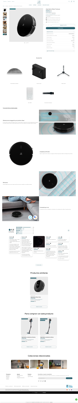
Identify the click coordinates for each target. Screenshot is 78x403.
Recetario (9, 1)
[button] (49, 10)
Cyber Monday (30, 376)
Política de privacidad (17, 386)
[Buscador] (69, 1)
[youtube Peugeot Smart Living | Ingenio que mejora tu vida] (45, 381)
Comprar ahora (60, 28)
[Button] (68, 230)
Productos (5, 1)
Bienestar (7, 376)
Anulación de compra (34, 386)
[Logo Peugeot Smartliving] (39, 2)
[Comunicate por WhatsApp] (76, 399)
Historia (13, 1)
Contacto (18, 376)
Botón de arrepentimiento (25, 390)
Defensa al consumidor (25, 386)
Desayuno (8, 375)
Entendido (51, 402)
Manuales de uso (20, 375)
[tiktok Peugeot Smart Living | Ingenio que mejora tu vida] (43, 381)
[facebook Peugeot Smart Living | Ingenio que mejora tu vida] (39, 381)
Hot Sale (29, 375)
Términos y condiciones (9, 386)
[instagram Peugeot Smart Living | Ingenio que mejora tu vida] (41, 381)
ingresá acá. (20, 390)
